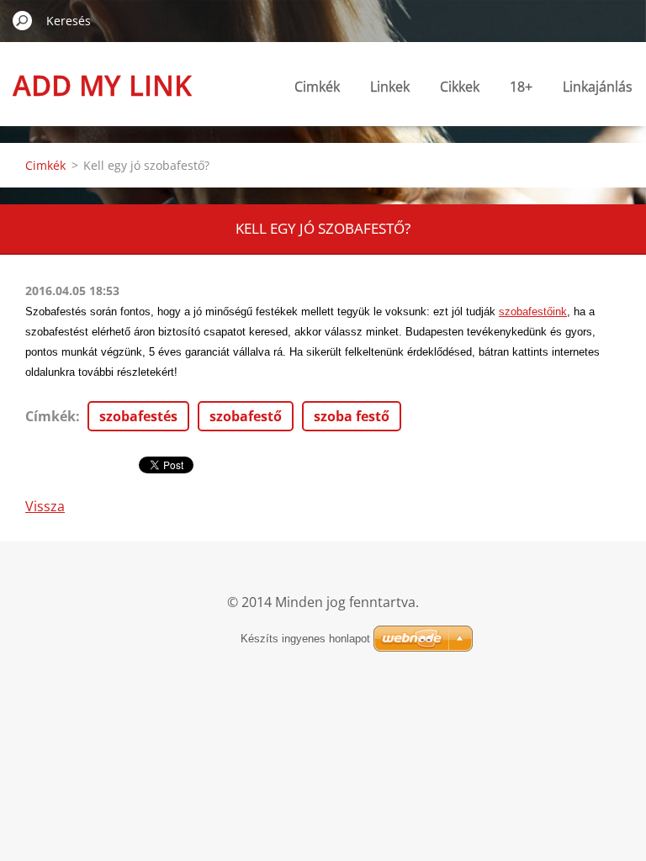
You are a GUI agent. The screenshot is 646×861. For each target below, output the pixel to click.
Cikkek (459, 86)
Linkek (390, 86)
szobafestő (245, 416)
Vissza (45, 506)
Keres (23, 20)
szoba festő (351, 416)
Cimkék (317, 86)
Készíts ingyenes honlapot (305, 638)
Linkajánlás (598, 86)
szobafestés (138, 416)
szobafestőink (533, 311)
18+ (521, 86)
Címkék (50, 416)
